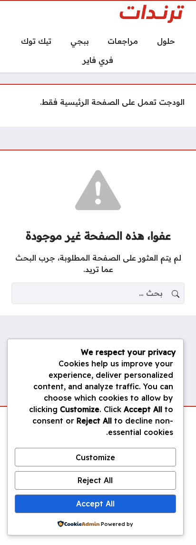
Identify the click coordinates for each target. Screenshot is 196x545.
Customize (95, 457)
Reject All (95, 480)
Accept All (95, 503)
